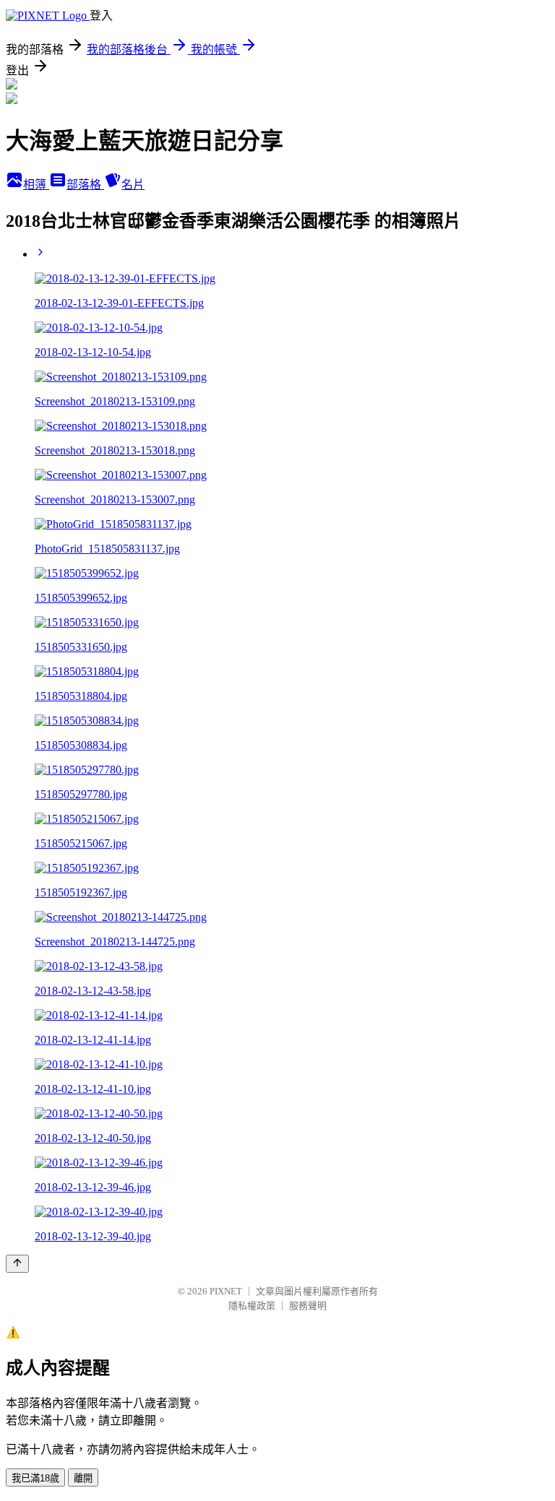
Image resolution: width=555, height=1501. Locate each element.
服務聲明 (308, 1305)
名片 (133, 184)
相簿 (36, 184)
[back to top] (17, 1264)
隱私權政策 (251, 1305)
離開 (83, 1478)
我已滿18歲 (35, 1478)
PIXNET (226, 1291)
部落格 (85, 184)
